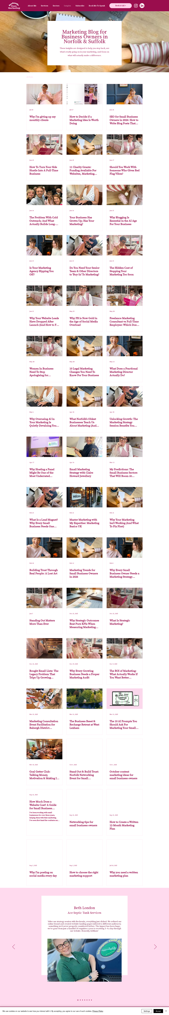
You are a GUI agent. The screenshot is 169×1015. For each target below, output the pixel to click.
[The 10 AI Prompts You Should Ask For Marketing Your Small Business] (125, 699)
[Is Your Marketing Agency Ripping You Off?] (44, 245)
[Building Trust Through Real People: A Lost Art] (44, 547)
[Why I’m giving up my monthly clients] (44, 94)
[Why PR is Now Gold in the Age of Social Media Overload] (84, 295)
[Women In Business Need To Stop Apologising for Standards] (44, 346)
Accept (158, 1011)
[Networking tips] (84, 799)
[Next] (155, 947)
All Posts (29, 77)
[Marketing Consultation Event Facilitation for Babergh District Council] (44, 699)
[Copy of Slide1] (80, 1000)
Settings (147, 1011)
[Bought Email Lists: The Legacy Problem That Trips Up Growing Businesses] (44, 648)
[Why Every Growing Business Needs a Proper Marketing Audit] (84, 648)
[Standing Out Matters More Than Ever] (44, 598)
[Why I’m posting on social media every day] (44, 850)
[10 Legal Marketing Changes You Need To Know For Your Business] (84, 346)
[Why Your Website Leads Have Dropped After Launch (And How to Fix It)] (44, 295)
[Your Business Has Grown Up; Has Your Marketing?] (84, 195)
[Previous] (13, 947)
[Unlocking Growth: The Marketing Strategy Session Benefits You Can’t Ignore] (125, 396)
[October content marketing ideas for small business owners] (125, 749)
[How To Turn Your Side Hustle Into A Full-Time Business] (44, 144)
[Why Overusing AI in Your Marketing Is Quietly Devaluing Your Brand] (44, 396)
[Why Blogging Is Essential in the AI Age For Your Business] (125, 195)
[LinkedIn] (142, 5)
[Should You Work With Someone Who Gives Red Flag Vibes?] (125, 144)
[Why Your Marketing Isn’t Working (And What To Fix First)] (125, 497)
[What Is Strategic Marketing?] (125, 598)
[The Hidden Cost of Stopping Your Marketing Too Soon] (125, 245)
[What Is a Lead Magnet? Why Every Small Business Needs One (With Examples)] (44, 497)
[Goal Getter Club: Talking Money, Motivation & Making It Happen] (44, 749)
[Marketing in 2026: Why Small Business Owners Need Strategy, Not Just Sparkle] (84, 547)
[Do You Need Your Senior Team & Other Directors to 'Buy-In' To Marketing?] (84, 245)
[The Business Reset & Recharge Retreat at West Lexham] (84, 699)
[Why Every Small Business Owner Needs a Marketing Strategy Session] (125, 547)
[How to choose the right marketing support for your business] (84, 850)
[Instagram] (135, 5)
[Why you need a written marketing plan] (125, 850)
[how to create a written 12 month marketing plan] (125, 799)
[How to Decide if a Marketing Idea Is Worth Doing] (84, 94)
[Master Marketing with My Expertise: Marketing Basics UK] (84, 497)
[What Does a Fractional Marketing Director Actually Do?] (125, 346)
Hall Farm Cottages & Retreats (84, 908)
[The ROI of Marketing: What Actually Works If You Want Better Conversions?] (125, 648)
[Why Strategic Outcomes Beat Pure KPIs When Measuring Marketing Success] (84, 598)
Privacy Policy (97, 1011)
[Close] (166, 1011)
